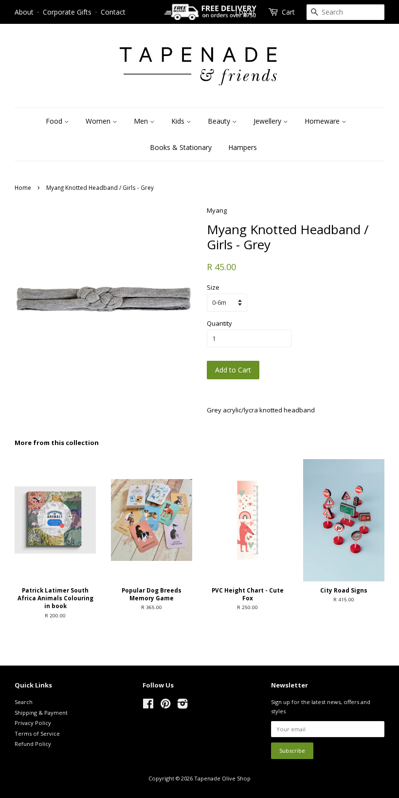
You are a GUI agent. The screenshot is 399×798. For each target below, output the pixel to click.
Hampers (242, 147)
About (24, 12)
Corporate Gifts (67, 12)
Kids (178, 121)
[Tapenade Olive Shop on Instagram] (182, 705)
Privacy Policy (33, 722)
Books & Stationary (181, 147)
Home (23, 187)
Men (142, 121)
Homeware (323, 121)
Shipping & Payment (41, 712)
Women (99, 121)
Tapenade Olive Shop (222, 778)
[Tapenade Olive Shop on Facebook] (148, 705)
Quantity (219, 323)
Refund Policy (33, 743)
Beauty (220, 121)
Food (55, 121)
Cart (288, 12)
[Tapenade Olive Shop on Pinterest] (165, 705)
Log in (244, 12)
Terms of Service (37, 733)
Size (213, 287)
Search (24, 701)
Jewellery (268, 121)
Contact (113, 12)
